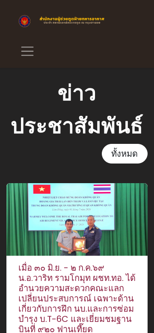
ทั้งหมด (124, 154)
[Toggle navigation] (27, 51)
